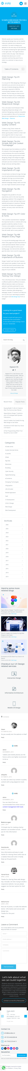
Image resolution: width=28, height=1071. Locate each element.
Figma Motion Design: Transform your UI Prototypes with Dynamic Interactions (13, 415)
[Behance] (11, 1048)
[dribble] (14, 1048)
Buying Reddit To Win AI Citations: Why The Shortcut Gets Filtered (13, 409)
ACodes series (9, 446)
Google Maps (10, 1021)
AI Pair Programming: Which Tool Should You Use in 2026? (13, 432)
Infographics (8, 485)
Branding (8, 468)
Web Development (10, 510)
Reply (2, 737)
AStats (7, 457)
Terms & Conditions (8, 1068)
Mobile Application (10, 492)
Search (23, 340)
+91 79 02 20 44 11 (10, 1041)
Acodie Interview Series (11, 450)
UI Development (9, 499)
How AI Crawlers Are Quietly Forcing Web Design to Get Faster (14, 421)
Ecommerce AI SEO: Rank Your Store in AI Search (14, 426)
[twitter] (13, 370)
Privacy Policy (17, 1068)
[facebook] (15, 370)
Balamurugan (6, 822)
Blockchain (8, 464)
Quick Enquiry (21, 3)
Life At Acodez (9, 489)
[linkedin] (17, 1048)
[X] (5, 1048)
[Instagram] (8, 1048)
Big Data (7, 461)
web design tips (15, 296)
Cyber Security (9, 471)
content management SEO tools (13, 807)
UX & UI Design (9, 503)
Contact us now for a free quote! (14, 1000)
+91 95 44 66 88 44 (10, 1037)
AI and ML (8, 453)
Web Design (14, 28)
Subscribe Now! (22, 1055)
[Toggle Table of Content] (22, 69)
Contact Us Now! (9, 330)
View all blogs (14, 393)
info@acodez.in (9, 1033)
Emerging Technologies (12, 482)
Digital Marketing (10, 475)
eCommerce (8, 478)
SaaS (6, 496)
